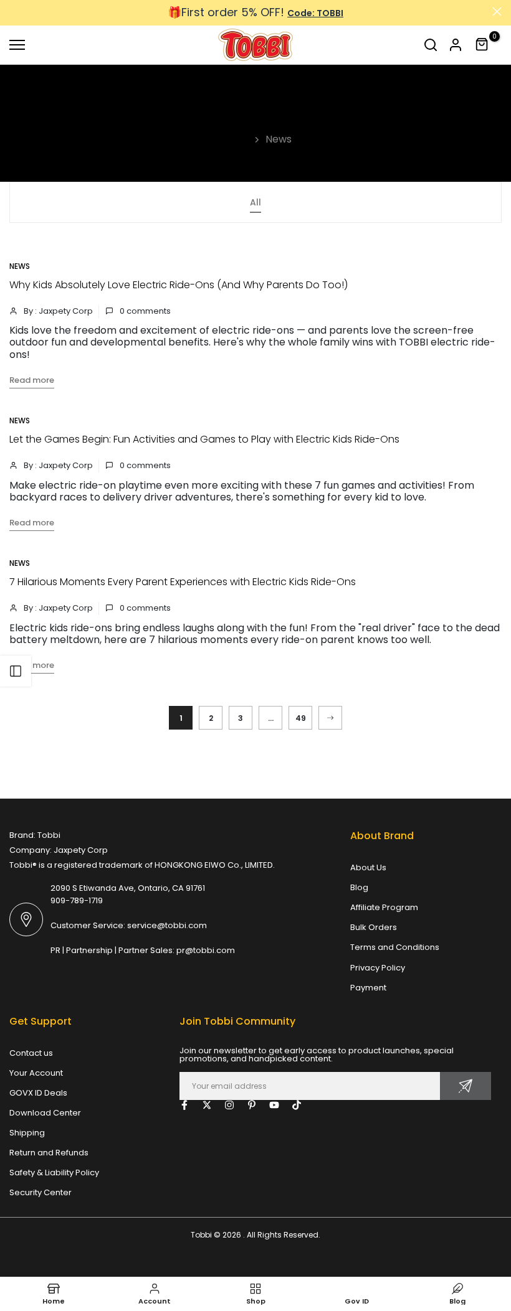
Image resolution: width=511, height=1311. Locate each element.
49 (300, 718)
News (19, 266)
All (255, 202)
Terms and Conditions (394, 947)
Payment (368, 988)
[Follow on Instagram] (229, 1105)
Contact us (31, 1053)
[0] (482, 44)
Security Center (40, 1192)
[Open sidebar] (15, 671)
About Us (368, 867)
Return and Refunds (48, 1152)
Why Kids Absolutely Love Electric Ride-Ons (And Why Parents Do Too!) (178, 285)
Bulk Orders (373, 927)
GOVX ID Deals (38, 1093)
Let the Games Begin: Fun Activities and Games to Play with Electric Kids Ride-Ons (204, 439)
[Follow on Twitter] (207, 1105)
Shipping (27, 1133)
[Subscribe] (465, 1086)
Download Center (45, 1113)
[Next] (330, 718)
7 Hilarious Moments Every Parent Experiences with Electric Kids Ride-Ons (182, 582)
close (14, 11)
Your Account (36, 1073)
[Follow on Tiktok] (297, 1105)
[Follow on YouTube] (274, 1105)
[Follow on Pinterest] (252, 1105)
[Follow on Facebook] (184, 1105)
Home (234, 139)
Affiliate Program (384, 907)
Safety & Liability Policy (54, 1172)
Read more (31, 380)
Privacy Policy (377, 968)
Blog (359, 887)
